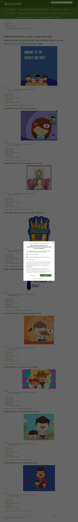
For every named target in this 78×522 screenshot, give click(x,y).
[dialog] (39, 261)
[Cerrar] (53, 243)
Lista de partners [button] (29, 266)
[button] (39, 260)
